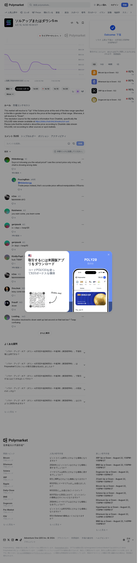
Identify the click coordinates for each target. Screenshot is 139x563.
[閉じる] (108, 254)
